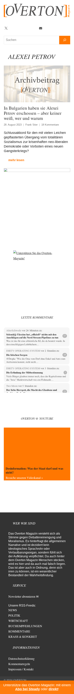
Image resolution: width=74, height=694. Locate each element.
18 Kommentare (50, 124)
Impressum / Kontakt (20, 669)
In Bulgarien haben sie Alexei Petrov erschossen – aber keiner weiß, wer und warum (32, 113)
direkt (53, 689)
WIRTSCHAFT (18, 621)
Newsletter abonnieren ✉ (23, 596)
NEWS (12, 610)
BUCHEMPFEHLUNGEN (25, 626)
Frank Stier (31, 124)
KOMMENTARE (19, 631)
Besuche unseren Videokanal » (24, 478)
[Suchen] (64, 40)
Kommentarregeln (19, 664)
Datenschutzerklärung (21, 658)
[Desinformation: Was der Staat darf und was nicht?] (37, 446)
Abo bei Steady (27, 689)
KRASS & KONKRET (22, 637)
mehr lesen (16, 160)
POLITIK (14, 615)
